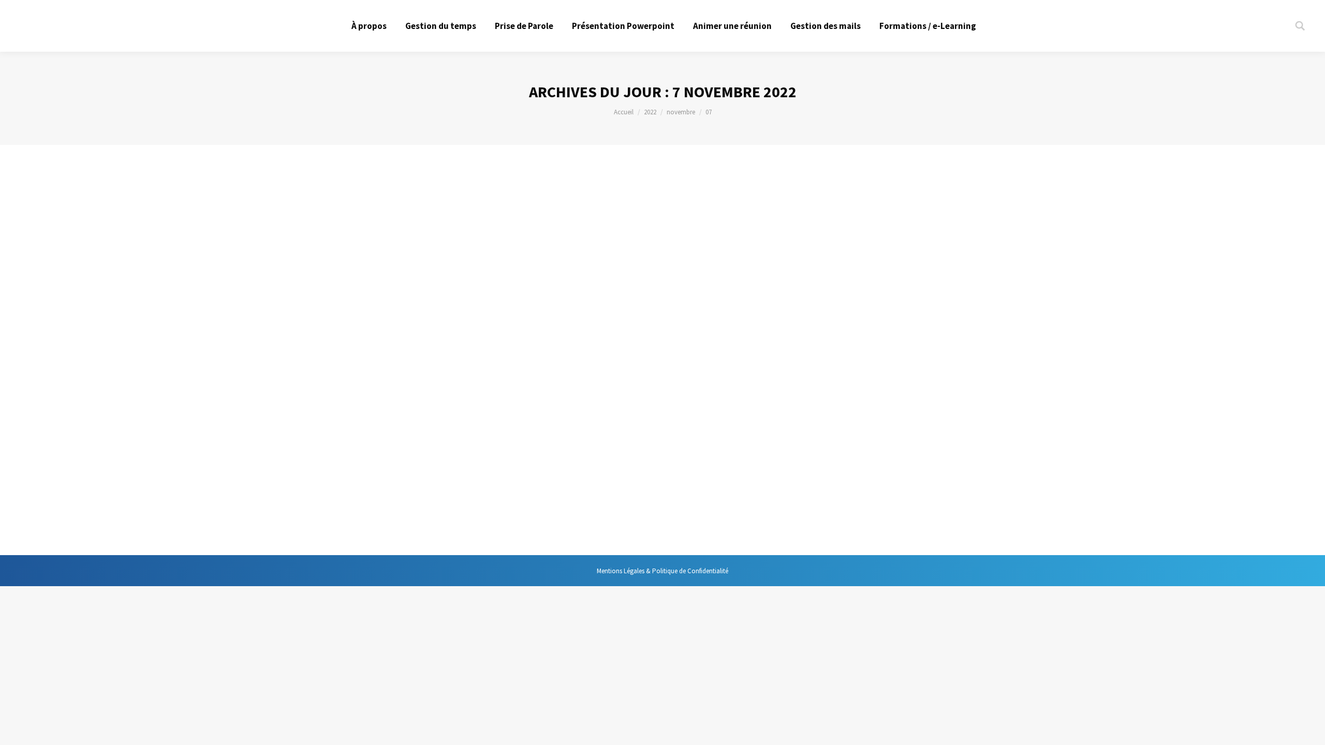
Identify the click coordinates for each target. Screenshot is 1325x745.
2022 (650, 112)
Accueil (624, 112)
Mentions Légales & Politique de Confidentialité (662, 571)
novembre (681, 112)
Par (454, 526)
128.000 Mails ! (399, 506)
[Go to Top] (1308, 728)
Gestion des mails (389, 526)
